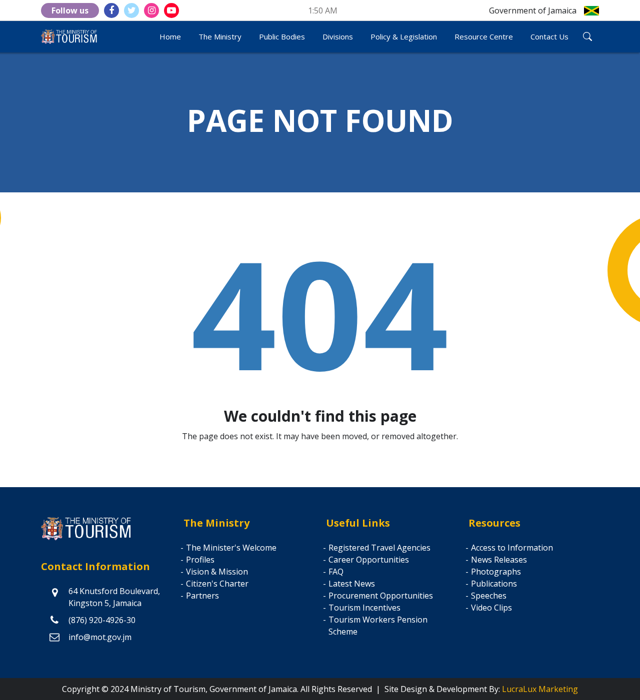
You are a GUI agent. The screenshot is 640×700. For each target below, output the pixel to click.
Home (170, 36)
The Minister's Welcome (231, 547)
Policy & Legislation (403, 36)
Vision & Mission (217, 571)
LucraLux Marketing (540, 689)
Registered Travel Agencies (379, 547)
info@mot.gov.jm (100, 637)
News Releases (499, 559)
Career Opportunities (368, 559)
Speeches (488, 595)
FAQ (336, 571)
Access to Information (512, 547)
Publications (494, 583)
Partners (202, 595)
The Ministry (220, 36)
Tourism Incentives (364, 607)
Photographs (496, 571)
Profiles (200, 559)
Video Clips (491, 607)
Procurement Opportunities (380, 595)
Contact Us (549, 36)
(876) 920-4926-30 (102, 620)
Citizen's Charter (217, 583)
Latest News (351, 583)
